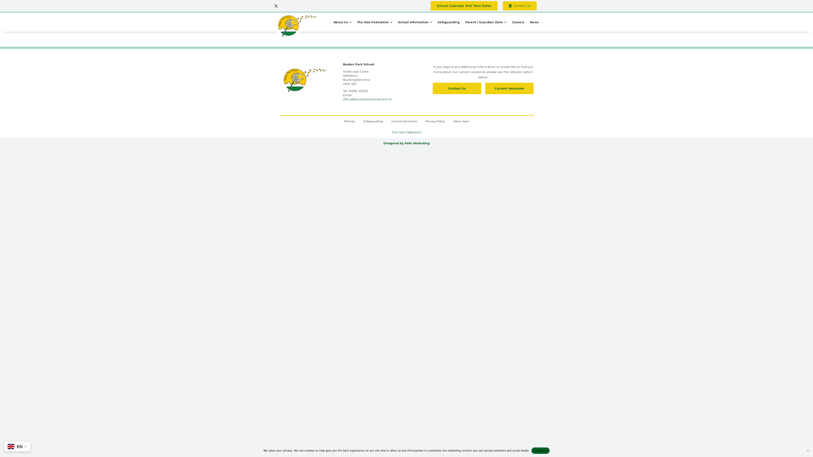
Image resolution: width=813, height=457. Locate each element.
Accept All (541, 450)
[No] (808, 451)
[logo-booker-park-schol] (295, 17)
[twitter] (276, 6)
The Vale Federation (407, 132)
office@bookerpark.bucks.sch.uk (367, 99)
